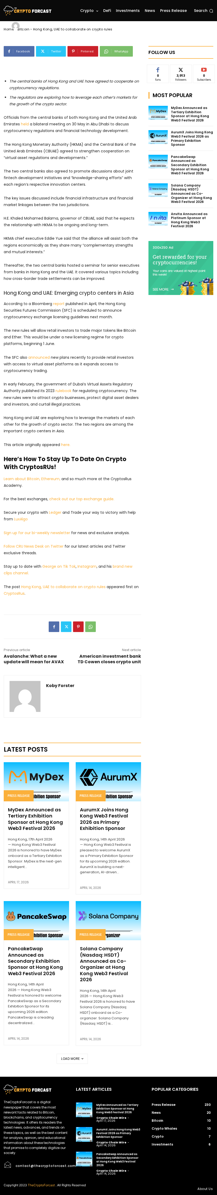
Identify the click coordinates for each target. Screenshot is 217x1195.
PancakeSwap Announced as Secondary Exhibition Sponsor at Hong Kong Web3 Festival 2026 (35, 961)
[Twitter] (66, 626)
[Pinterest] (78, 626)
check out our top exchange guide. (82, 499)
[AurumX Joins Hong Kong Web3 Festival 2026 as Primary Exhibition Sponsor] (108, 781)
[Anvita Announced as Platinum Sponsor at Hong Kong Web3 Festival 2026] (158, 219)
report (59, 303)
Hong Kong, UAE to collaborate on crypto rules (63, 586)
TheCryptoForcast (41, 1185)
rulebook (63, 390)
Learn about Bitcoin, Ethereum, (32, 478)
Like (158, 69)
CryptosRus (14, 593)
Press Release (19, 795)
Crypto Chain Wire (111, 1118)
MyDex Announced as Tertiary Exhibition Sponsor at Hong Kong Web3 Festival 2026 (35, 818)
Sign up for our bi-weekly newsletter (37, 532)
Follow (181, 69)
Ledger (55, 512)
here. (65, 444)
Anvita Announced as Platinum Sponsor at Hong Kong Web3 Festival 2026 (189, 220)
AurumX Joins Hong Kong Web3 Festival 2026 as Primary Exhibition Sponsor (104, 818)
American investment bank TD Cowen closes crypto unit (109, 659)
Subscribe (204, 69)
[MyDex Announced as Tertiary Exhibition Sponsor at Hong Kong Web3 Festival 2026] (36, 781)
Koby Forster (37, 25)
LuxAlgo (21, 519)
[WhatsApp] (90, 626)
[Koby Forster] (16, 26)
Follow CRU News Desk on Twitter (34, 546)
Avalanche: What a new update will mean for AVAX (34, 659)
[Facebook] (54, 626)
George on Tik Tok (59, 566)
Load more (70, 1058)
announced (39, 357)
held (25, 124)
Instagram (87, 566)
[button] (203, 10)
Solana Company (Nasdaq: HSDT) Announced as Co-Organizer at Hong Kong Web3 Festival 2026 (104, 964)
